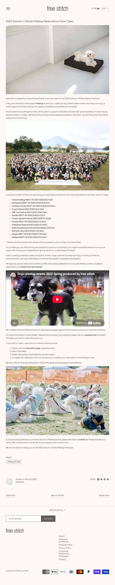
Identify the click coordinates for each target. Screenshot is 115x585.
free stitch (25, 571)
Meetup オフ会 (14, 462)
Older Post (10, 495)
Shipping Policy (65, 545)
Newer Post (104, 495)
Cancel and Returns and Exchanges (64, 553)
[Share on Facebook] (98, 479)
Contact (62, 559)
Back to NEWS (57, 495)
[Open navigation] (8, 8)
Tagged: (9, 457)
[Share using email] (108, 479)
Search (62, 536)
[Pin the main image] (105, 479)
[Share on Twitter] (101, 479)
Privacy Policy (65, 548)
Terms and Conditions (63, 540)
